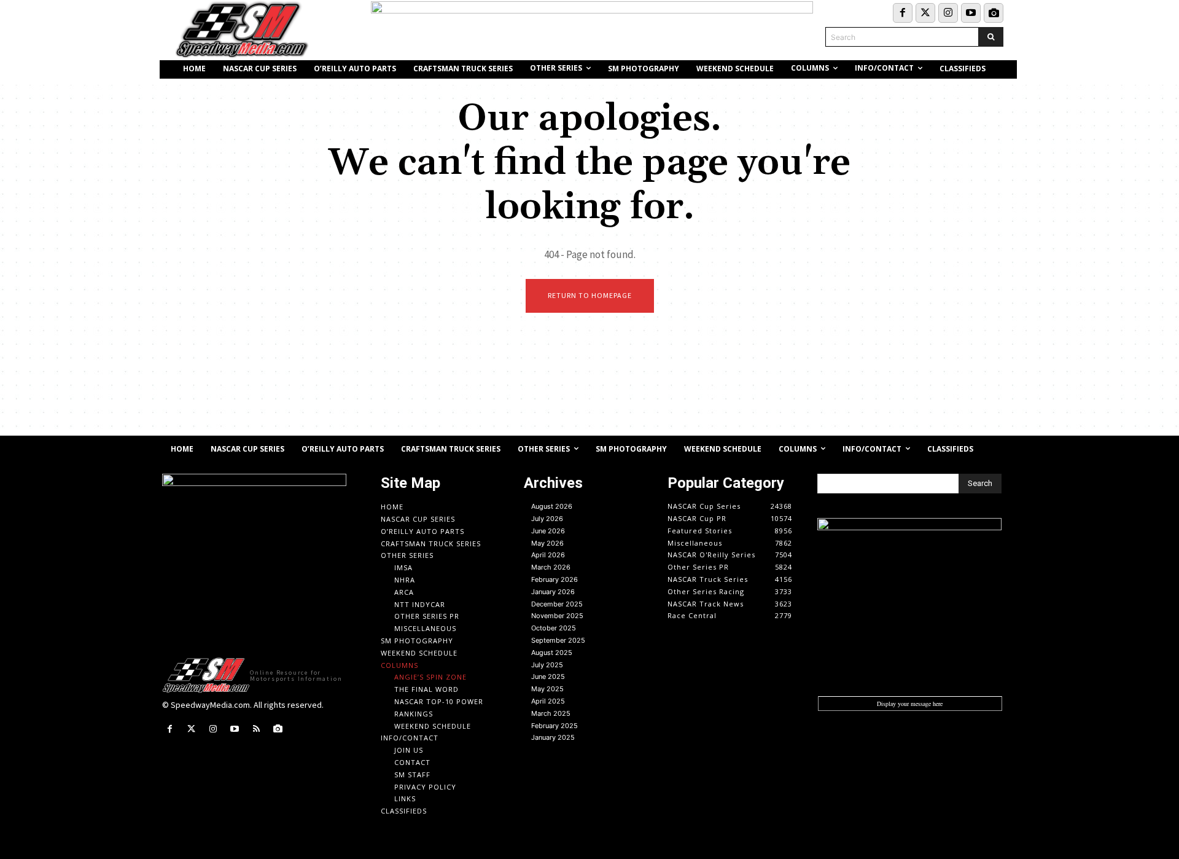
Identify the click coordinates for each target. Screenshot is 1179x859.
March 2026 (550, 567)
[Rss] (256, 729)
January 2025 (553, 737)
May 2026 (547, 543)
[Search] (990, 37)
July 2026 (547, 518)
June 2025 (548, 676)
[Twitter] (925, 13)
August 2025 (551, 652)
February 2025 (554, 725)
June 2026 (548, 531)
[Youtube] (971, 13)
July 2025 (547, 665)
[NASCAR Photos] (993, 13)
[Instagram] (948, 13)
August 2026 (551, 506)
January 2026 (553, 591)
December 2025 (557, 604)
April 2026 (548, 555)
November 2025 (557, 615)
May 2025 (547, 688)
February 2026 (554, 579)
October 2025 (553, 628)
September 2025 (558, 640)
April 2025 (548, 701)
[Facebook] (902, 13)
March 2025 (550, 713)
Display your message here (910, 703)
